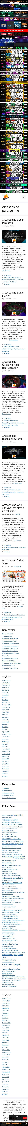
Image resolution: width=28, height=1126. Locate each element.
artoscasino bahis (6, 822)
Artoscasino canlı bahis (9, 836)
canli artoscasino (7, 973)
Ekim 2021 (5, 773)
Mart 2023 (5, 744)
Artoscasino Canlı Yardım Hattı (9, 846)
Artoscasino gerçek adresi (13, 856)
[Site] (14, 51)
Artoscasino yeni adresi (10, 950)
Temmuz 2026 (6, 680)
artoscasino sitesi (7, 928)
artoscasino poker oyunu (6, 920)
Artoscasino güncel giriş (12, 878)
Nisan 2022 (5, 759)
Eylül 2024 (5, 700)
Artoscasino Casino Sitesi (11, 850)
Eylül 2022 (5, 746)
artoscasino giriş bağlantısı (7, 867)
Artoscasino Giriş (7, 636)
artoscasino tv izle (7, 942)
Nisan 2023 (5, 741)
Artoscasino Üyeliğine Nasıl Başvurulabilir (10, 364)
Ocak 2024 (5, 719)
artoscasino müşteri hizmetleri (9, 907)
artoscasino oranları (5, 912)
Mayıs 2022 (5, 756)
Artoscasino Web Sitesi (7, 946)
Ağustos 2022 (6, 749)
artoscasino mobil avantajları (7, 904)
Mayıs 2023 (5, 739)
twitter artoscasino (7, 982)
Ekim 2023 (5, 727)
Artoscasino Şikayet (8, 793)
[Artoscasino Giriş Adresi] (5, 197)
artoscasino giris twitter (9, 860)
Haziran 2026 (6, 682)
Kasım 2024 (5, 695)
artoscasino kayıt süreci (7, 894)
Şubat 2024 (5, 717)
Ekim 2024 (5, 697)
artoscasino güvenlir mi (8, 884)
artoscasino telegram (8, 934)
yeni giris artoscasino (9, 986)
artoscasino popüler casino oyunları (18, 920)
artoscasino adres (7, 817)
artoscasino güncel (7, 871)
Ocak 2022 (5, 766)
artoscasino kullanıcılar (7, 898)
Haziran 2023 (6, 736)
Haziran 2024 (6, 707)
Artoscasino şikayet (11, 964)
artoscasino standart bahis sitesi (8, 932)
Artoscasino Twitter (7, 619)
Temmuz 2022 (6, 751)
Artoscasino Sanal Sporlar (9, 926)
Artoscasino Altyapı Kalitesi (10, 651)
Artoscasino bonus (8, 830)
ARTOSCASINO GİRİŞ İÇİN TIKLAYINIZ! (14, 30)
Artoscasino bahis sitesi (12, 824)
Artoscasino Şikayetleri (8, 962)
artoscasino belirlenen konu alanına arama (9, 828)
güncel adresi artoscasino (19, 978)
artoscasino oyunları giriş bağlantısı (8, 914)
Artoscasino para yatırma (10, 916)
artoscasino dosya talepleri (10, 349)
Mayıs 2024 (5, 709)
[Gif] (14, 82)
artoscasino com (6, 852)
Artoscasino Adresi (7, 633)
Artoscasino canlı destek (12, 841)
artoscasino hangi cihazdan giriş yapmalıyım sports (11, 888)
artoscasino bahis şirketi (17, 826)
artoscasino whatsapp (9, 948)
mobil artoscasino (16, 980)
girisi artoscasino (20, 976)
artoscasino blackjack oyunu (12, 490)
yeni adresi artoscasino (8, 984)
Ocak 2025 (5, 692)
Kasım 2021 (5, 771)
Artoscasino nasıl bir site (11, 420)
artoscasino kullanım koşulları (18, 898)
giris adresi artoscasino (8, 976)
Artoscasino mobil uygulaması (9, 906)
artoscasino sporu (22, 930)
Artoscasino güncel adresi (11, 875)
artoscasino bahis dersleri (11, 346)
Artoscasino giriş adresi (11, 615)
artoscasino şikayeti (5, 966)
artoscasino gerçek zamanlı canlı (8, 858)
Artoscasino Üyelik (9, 960)
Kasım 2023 (5, 724)
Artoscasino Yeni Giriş (8, 952)
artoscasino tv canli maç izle (10, 940)
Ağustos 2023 (6, 732)
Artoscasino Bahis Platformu (12, 221)
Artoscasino (7, 275)
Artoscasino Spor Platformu (10, 648)
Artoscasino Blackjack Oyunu (12, 437)
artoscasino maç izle (8, 900)
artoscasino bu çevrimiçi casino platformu (9, 832)
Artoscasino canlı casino (11, 839)
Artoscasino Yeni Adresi (9, 798)
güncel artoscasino (6, 980)
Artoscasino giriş (8, 863)
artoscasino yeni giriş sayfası (19, 952)
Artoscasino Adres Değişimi (10, 638)
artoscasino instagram (8, 892)
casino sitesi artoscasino (8, 975)
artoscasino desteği (14, 852)
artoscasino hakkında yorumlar (9, 886)
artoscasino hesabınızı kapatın (7, 890)
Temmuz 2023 (6, 734)
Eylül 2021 (5, 776)
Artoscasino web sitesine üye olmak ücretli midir (13, 507)
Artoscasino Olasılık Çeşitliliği (10, 653)
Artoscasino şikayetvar (11, 969)
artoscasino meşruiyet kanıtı (7, 902)
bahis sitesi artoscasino (9, 971)
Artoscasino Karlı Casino (9, 660)
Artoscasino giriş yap (9, 869)
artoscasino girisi (20, 859)
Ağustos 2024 (6, 702)
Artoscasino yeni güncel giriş (12, 955)
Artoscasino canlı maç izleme (12, 844)
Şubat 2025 (5, 690)
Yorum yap (7, 284)
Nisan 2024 (5, 712)
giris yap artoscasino (7, 978)
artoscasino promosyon (9, 922)
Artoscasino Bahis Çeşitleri (10, 658)
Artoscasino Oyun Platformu (10, 668)
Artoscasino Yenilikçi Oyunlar (10, 643)
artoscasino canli (7, 834)
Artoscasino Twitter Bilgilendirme (11, 663)
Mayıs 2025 (5, 687)
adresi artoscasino (6, 815)
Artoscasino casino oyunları (11, 848)
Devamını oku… (6, 270)
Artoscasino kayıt (20, 892)
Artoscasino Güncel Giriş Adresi (9, 880)
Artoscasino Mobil (17, 902)
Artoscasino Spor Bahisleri (10, 930)
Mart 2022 (5, 761)
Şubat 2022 (5, 764)
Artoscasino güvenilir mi (12, 882)
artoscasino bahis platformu (12, 277)
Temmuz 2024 (6, 705)
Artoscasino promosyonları (11, 924)
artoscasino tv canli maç (8, 938)
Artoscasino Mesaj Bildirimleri (10, 646)
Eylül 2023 (5, 729)
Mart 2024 (5, 714)
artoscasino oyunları (14, 912)
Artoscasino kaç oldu (10, 896)
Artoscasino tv (7, 936)
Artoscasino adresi (10, 820)
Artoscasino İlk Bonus (8, 665)
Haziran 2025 (6, 685)
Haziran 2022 (6, 754)
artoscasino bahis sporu (6, 826)
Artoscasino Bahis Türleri (9, 641)
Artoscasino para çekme (9, 279)
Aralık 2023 (5, 722)
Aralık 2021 (5, 768)
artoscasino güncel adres (9, 873)
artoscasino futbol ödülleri (17, 854)
